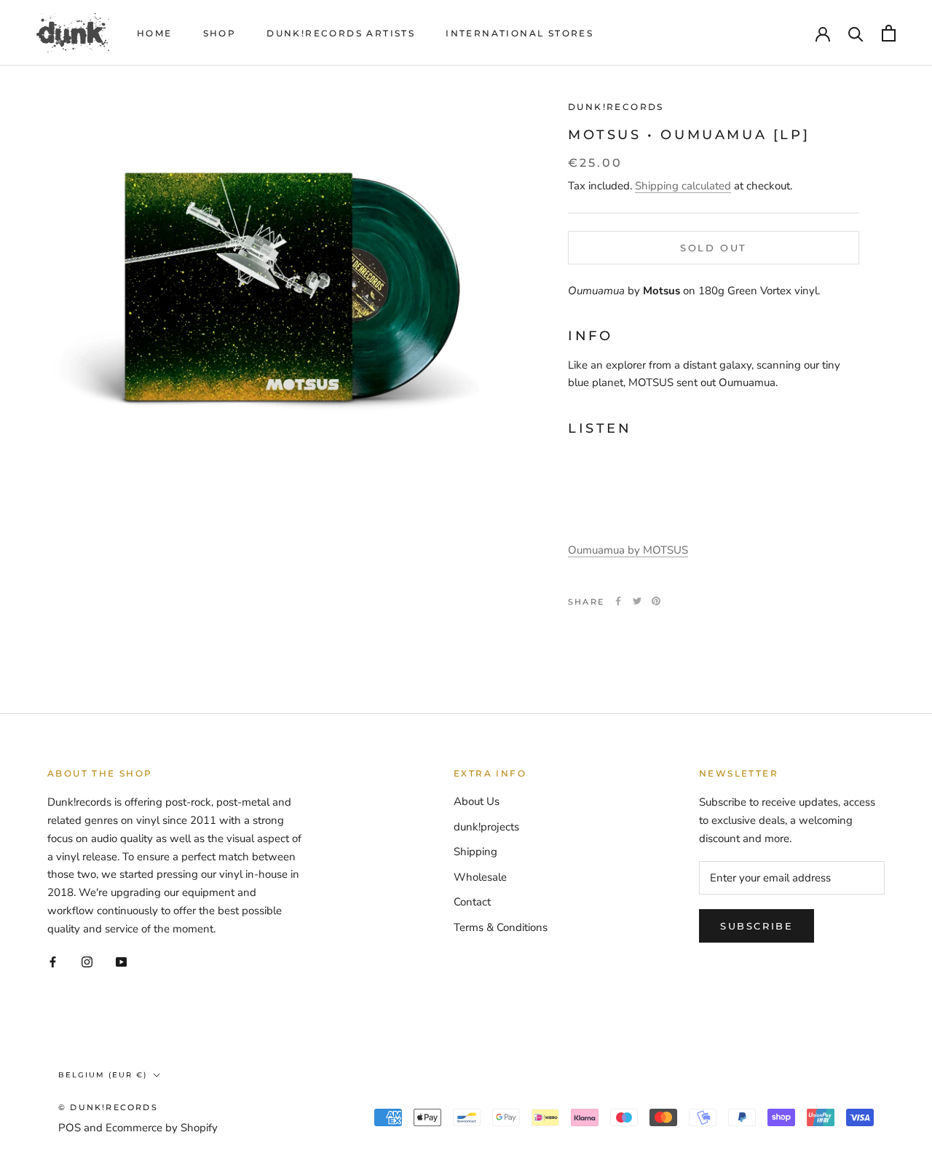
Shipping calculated (683, 185)
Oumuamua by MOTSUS (628, 550)
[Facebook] (618, 601)
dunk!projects (486, 827)
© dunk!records (108, 1107)
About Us (476, 801)
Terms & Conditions (501, 927)
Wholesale (480, 877)
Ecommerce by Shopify (162, 1127)
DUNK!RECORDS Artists (340, 33)
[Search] (856, 33)
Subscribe (756, 926)
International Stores (519, 33)
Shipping (475, 851)
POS (69, 1127)
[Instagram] (87, 961)
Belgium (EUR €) (102, 1075)
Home (155, 33)
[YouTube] (121, 961)
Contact (472, 902)
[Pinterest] (656, 601)
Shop (220, 33)
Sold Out (713, 247)
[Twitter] (637, 601)
